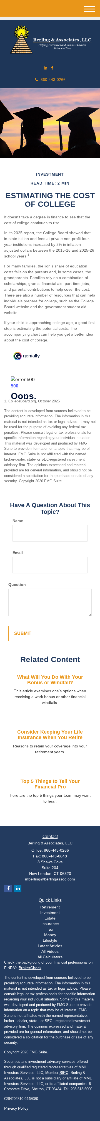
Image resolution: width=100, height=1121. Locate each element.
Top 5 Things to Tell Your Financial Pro (50, 784)
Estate (50, 918)
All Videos (50, 951)
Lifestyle (50, 940)
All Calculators (50, 957)
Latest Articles (50, 946)
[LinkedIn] (45, 68)
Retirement (50, 907)
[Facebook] (52, 68)
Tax (50, 929)
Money (50, 935)
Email (17, 552)
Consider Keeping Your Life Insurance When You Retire (50, 734)
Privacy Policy (16, 1108)
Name (17, 521)
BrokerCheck (30, 968)
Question (17, 584)
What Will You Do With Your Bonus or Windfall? (50, 679)
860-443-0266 (53, 79)
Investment (50, 912)
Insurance (50, 923)
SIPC (63, 1072)
